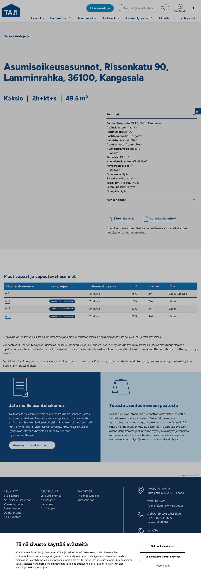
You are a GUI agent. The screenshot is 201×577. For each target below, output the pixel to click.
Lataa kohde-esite (162, 219)
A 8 (7, 293)
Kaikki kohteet (13, 517)
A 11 (7, 301)
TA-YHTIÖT (85, 491)
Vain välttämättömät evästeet (162, 556)
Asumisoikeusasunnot (17, 500)
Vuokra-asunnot (14, 504)
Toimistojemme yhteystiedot (165, 505)
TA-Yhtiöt (165, 18)
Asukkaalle (109, 18)
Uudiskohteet (59, 18)
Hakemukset (85, 18)
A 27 (8, 316)
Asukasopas (48, 508)
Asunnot (35, 18)
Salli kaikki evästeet (162, 546)
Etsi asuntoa (11, 495)
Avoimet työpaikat (137, 18)
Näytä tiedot (163, 565)
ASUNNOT (11, 491)
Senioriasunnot (13, 508)
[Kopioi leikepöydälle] (198, 111)
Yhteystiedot (189, 18)
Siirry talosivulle (124, 218)
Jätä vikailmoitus (51, 495)
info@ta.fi (153, 530)
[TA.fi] (11, 10)
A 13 (7, 308)
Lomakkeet (47, 504)
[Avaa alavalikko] (43, 18)
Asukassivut (180, 10)
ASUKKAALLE (49, 491)
